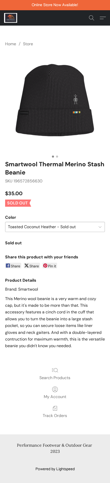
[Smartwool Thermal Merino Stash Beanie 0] (55, 102)
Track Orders (55, 415)
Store (28, 44)
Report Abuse (55, 460)
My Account (55, 396)
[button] (11, 18)
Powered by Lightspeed (55, 469)
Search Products (54, 377)
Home (10, 44)
